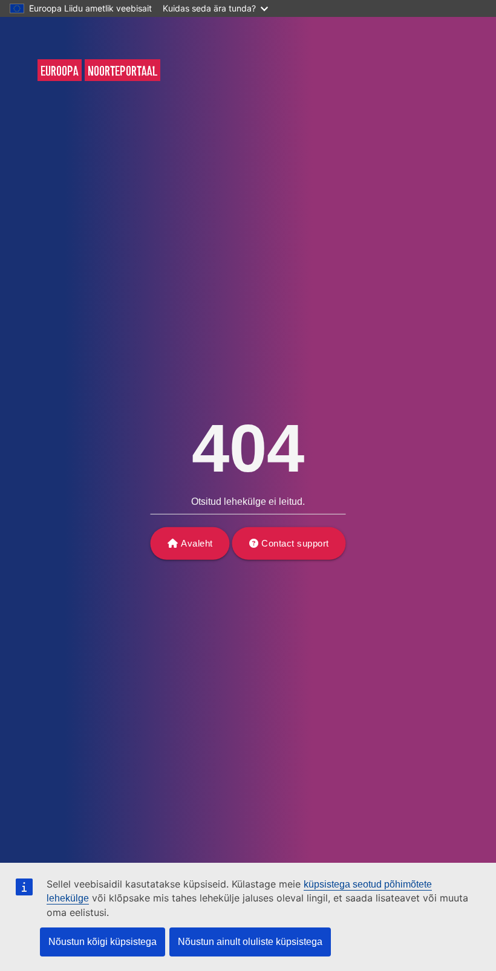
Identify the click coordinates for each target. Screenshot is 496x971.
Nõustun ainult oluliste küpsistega (250, 942)
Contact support (295, 543)
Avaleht (197, 543)
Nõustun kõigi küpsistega (102, 942)
